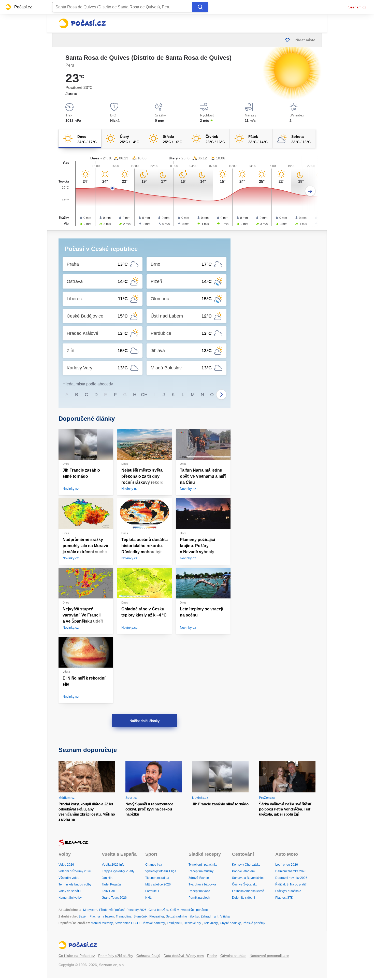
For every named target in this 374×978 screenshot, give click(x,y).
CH (144, 394)
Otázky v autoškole (288, 891)
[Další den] (310, 191)
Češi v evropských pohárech (189, 910)
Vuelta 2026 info (113, 864)
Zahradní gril (209, 916)
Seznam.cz (357, 7)
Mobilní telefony (102, 923)
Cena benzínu (158, 910)
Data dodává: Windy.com (184, 956)
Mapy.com (90, 910)
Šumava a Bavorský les (248, 878)
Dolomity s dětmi (243, 897)
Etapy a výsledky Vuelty (118, 871)
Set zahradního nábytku (182, 916)
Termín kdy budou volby (75, 884)
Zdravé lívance (199, 878)
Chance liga (153, 864)
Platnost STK (284, 897)
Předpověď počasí (111, 910)
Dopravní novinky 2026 (291, 878)
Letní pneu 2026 (286, 864)
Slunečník (140, 916)
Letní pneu (174, 923)
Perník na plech (199, 897)
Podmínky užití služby (115, 956)
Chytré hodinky (230, 923)
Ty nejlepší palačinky (203, 864)
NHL (148, 897)
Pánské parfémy (254, 923)
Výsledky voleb (69, 878)
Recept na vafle (199, 891)
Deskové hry (193, 923)
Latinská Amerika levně (248, 891)
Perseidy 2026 (136, 910)
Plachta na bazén (102, 916)
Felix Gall (108, 891)
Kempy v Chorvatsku (246, 864)
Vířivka (225, 916)
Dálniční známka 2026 (290, 871)
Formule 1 (152, 891)
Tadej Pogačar (112, 884)
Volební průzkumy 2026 (75, 871)
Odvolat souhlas (233, 956)
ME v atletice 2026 (158, 884)
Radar (212, 956)
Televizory (211, 923)
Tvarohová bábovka (202, 884)
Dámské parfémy (153, 923)
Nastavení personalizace (269, 956)
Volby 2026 (66, 864)
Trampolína (124, 916)
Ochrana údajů (148, 956)
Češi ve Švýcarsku (244, 884)
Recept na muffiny (201, 871)
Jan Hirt (107, 878)
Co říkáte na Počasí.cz (77, 956)
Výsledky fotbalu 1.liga (160, 871)
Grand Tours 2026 (114, 897)
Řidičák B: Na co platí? (291, 884)
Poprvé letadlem (243, 871)
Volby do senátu (70, 891)
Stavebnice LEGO (127, 923)
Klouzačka (156, 916)
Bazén (83, 916)
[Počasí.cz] (82, 23)
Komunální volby (70, 897)
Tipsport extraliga (157, 878)
